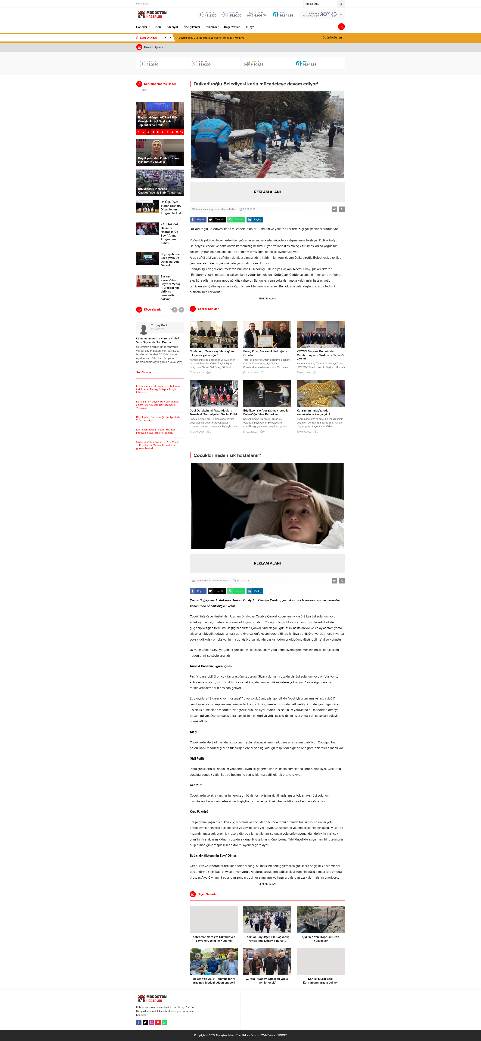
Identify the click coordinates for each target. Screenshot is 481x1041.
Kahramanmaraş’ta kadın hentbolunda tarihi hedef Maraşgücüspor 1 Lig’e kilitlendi (158, 389)
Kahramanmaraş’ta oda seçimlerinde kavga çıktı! (313, 412)
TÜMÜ (143, 90)
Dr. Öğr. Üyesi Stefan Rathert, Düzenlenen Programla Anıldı (172, 207)
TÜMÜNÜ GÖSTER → (333, 37)
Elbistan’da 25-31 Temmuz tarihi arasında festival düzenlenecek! (213, 980)
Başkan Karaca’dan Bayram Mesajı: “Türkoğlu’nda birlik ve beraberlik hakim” (171, 288)
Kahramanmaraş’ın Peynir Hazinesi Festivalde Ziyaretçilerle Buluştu (220, 37)
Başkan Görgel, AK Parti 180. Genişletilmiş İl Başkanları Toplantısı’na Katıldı (158, 121)
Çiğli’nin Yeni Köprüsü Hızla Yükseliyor (320, 939)
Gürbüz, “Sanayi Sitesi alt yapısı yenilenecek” (267, 980)
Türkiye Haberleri (220, 580)
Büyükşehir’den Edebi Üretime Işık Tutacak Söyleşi (158, 160)
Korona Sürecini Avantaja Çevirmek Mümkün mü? (158, 340)
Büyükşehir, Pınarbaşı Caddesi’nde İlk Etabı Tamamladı (160, 190)
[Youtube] (158, 1022)
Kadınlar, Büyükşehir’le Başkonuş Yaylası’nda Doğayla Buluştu (267, 939)
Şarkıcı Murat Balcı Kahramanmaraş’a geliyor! (321, 980)
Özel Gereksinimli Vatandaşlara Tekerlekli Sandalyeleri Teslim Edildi (213, 412)
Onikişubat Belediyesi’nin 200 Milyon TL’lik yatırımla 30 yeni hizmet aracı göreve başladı (157, 445)
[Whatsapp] (164, 1022)
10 (181, 131)
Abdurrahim (165, 325)
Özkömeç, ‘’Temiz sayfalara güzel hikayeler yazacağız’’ (212, 353)
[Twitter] (145, 1022)
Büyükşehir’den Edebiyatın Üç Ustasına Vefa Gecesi (171, 259)
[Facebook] (138, 1022)
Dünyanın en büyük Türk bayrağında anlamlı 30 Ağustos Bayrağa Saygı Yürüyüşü (157, 405)
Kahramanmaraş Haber (208, 209)
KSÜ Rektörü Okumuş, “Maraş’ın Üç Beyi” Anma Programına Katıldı (169, 233)
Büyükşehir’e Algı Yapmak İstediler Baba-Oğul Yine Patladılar (266, 412)
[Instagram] (151, 1022)
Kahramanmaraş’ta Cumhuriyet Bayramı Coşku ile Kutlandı (214, 939)
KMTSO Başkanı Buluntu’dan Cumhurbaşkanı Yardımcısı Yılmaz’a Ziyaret (321, 355)
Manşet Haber (228, 209)
